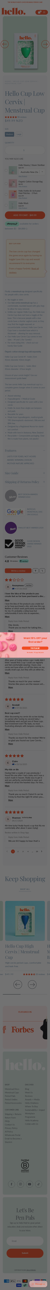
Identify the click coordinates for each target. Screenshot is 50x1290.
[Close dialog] (48, 633)
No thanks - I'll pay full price (35, 652)
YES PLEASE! (35, 648)
